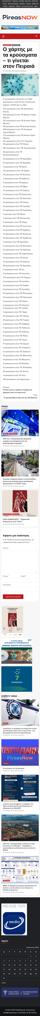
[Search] (36, 36)
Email (23, 576)
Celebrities (11, 6)
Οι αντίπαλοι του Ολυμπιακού (13, 768)
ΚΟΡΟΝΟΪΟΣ (16, 45)
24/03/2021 (8, 71)
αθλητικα (5, 763)
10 (4, 965)
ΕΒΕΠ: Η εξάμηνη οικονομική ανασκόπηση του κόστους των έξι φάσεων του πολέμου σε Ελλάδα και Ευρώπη (20, 888)
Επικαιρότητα (6, 1)
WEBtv (18, 6)
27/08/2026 (7, 852)
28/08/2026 (7, 735)
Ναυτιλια (5, 838)
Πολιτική (35, 1)
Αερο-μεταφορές (13, 3)
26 (15, 974)
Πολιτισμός (16, 514)
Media (5, 6)
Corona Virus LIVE (27, 6)
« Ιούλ (3, 983)
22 (31, 969)
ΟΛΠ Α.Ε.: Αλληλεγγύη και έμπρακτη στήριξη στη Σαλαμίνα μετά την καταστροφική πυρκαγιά (17, 441)
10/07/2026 (7, 524)
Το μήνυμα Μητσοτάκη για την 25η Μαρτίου (20, 396)
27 (20, 974)
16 (36, 965)
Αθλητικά (35, 3)
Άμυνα (5, 3)
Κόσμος (28, 3)
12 (15, 965)
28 (25, 974)
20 (20, 969)
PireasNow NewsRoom (20, 71)
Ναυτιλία (28, 1)
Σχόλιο (6, 548)
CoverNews (22, 1012)
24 (4, 974)
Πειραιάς (15, 1)
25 (9, 974)
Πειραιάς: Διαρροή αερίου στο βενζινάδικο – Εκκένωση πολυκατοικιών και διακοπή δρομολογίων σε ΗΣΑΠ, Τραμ (20, 481)
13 (20, 965)
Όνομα (6, 576)
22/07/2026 (7, 486)
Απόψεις (22, 3)
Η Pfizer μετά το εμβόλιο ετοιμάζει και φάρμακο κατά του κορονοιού (17, 389)
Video (36, 6)
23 (36, 969)
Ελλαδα (5, 433)
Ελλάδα (21, 1)
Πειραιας (5, 798)
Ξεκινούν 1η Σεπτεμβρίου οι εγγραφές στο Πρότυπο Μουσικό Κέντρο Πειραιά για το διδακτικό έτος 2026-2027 (18, 806)
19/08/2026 (7, 446)
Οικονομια (6, 880)
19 (15, 969)
